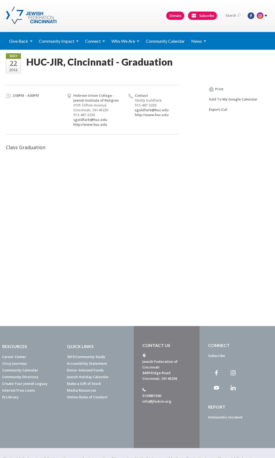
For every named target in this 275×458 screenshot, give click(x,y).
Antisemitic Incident (225, 417)
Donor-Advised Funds (85, 370)
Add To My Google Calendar (233, 99)
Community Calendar (165, 41)
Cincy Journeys (14, 363)
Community (56, 41)
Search (231, 15)
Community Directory (20, 376)
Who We (123, 41)
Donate (175, 15)
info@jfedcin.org (156, 401)
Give (18, 41)
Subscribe (206, 15)
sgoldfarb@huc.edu (90, 119)
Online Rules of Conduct (87, 397)
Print (219, 89)
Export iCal (218, 109)
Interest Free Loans (18, 390)
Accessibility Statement (87, 363)
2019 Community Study (86, 356)
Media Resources (81, 390)
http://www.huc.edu (90, 124)
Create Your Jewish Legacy (25, 383)
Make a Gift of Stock (84, 383)
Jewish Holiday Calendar (88, 376)
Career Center (14, 356)
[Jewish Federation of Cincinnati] (32, 15)
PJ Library (10, 397)
